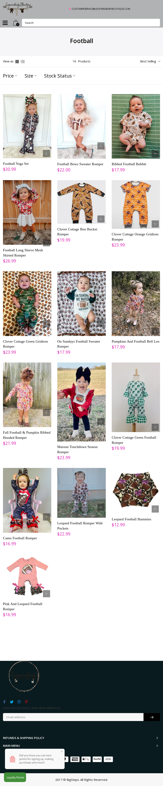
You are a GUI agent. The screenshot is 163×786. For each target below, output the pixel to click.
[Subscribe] (152, 717)
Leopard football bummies (131, 519)
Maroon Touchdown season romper (77, 449)
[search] (91, 23)
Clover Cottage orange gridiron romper (135, 236)
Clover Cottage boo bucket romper (77, 231)
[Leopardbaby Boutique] (18, 9)
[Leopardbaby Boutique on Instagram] (19, 702)
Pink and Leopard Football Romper (22, 606)
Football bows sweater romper (80, 164)
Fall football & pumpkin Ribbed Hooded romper (26, 435)
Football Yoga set (16, 164)
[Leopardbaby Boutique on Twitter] (11, 702)
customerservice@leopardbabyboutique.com (101, 9)
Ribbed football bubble (129, 164)
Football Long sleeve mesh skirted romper (23, 252)
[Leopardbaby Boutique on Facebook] (4, 702)
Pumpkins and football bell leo (135, 341)
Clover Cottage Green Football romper (134, 440)
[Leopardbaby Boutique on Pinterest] (26, 702)
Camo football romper (20, 538)
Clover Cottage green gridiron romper (25, 344)
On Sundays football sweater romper (78, 344)
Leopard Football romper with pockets (80, 525)
